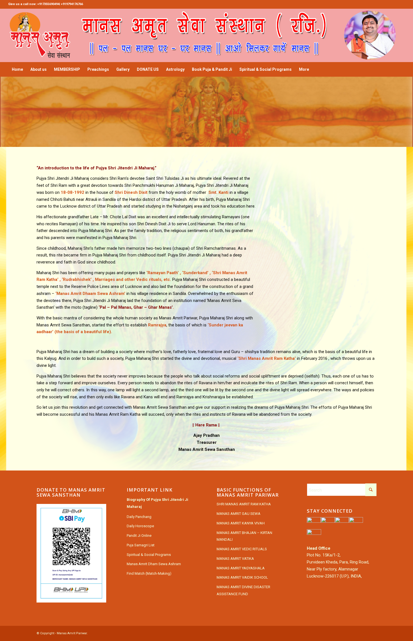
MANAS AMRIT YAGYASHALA (241, 568)
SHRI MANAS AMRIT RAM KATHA (244, 504)
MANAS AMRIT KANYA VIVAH (241, 523)
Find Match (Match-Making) (149, 573)
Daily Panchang (139, 517)
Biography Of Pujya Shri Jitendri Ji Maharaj (157, 503)
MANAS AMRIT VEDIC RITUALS (242, 549)
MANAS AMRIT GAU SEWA (238, 514)
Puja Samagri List (141, 545)
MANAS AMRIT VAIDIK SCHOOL (242, 577)
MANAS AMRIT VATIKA (235, 558)
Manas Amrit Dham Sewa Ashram (154, 564)
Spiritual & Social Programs (149, 555)
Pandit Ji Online (139, 535)
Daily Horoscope (140, 526)
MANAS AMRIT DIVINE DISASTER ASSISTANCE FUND (243, 590)
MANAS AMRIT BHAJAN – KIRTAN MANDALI (244, 536)
